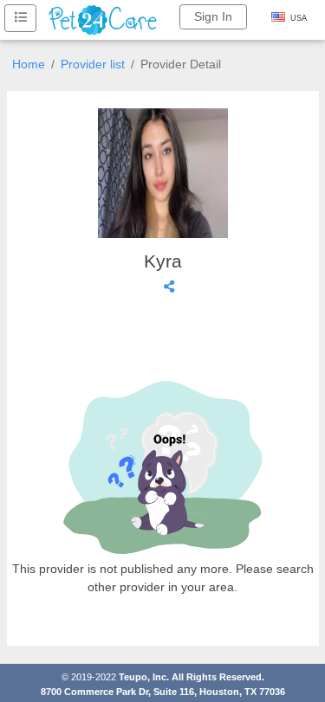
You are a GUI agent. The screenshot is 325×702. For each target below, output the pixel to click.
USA (298, 18)
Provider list (93, 64)
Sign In (213, 16)
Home (28, 64)
